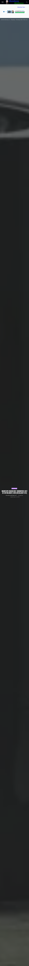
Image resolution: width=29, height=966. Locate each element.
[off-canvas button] (3, 2)
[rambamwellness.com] (14, 2)
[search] (26, 2)
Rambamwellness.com (11, 495)
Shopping (14, 488)
